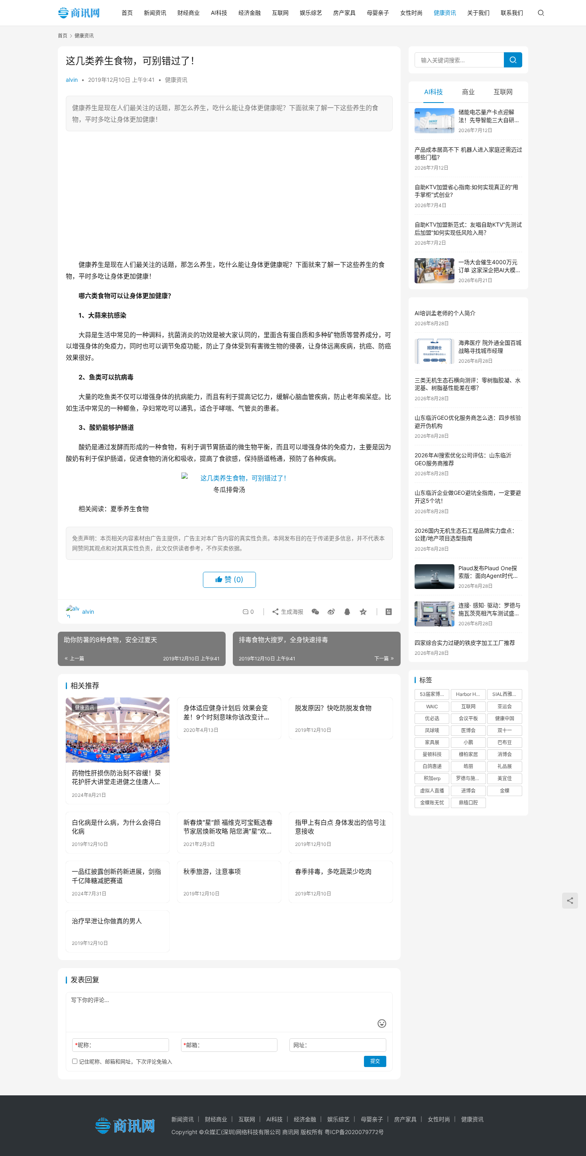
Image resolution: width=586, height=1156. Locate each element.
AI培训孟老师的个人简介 (445, 313)
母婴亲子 (378, 12)
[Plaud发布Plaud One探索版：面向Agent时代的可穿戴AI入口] (434, 576)
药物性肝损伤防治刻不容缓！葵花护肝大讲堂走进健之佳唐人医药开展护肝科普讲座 (116, 777)
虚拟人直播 (432, 791)
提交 (375, 1061)
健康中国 (504, 718)
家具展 (432, 742)
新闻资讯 (155, 12)
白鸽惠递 (432, 766)
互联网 (280, 12)
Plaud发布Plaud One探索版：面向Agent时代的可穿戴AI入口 (488, 576)
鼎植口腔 (468, 803)
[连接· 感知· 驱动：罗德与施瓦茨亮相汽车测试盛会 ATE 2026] (434, 613)
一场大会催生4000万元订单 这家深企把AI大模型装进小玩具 (489, 270)
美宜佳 (505, 778)
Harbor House (471, 694)
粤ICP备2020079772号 (354, 1131)
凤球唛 (432, 730)
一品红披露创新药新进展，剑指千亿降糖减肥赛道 (116, 875)
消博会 (505, 754)
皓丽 (468, 766)
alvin (72, 79)
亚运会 (505, 706)
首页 (127, 12)
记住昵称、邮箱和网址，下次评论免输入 (124, 1061)
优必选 (432, 718)
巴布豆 (505, 742)
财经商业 (188, 12)
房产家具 (344, 12)
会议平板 (468, 718)
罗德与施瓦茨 (470, 778)
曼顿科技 (432, 754)
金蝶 (504, 791)
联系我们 (512, 12)
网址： (301, 1044)
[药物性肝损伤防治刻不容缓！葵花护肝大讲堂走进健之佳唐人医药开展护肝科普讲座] (117, 730)
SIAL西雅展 (504, 694)
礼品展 (505, 766)
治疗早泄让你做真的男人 (107, 921)
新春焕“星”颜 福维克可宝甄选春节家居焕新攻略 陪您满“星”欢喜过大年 (228, 827)
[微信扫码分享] (315, 612)
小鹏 (468, 742)
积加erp (432, 778)
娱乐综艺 (311, 12)
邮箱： (193, 1044)
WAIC (432, 706)
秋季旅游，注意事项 (212, 871)
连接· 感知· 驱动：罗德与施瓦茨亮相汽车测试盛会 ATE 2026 (489, 613)
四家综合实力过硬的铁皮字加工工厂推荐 (465, 642)
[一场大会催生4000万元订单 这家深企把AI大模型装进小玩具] (434, 270)
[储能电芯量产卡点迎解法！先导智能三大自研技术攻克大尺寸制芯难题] (434, 120)
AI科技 (219, 12)
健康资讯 (445, 12)
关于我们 (478, 12)
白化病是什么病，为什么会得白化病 (116, 826)
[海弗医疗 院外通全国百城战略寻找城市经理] (434, 351)
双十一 (505, 730)
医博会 (468, 730)
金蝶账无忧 (432, 803)
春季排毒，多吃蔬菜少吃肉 (333, 871)
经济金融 (249, 12)
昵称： (84, 1044)
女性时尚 (411, 12)
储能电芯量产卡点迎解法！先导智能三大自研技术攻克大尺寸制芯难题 (489, 120)
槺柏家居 (468, 754)
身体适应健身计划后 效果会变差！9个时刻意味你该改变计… (226, 712)
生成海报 (291, 611)
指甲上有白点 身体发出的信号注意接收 (340, 826)
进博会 (468, 791)
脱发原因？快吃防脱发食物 (333, 708)
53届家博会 (432, 694)
